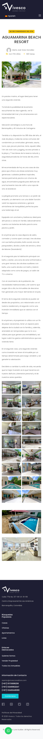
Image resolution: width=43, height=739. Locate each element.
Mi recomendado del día (21, 31)
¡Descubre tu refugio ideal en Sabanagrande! (20, 522)
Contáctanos (10, 696)
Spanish (11, 16)
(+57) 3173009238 (10, 683)
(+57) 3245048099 (10, 690)
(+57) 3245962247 (10, 687)
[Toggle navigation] (39, 15)
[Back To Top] (36, 732)
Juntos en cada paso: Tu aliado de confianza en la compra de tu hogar (24, 549)
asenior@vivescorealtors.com (14, 680)
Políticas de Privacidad (12, 712)
